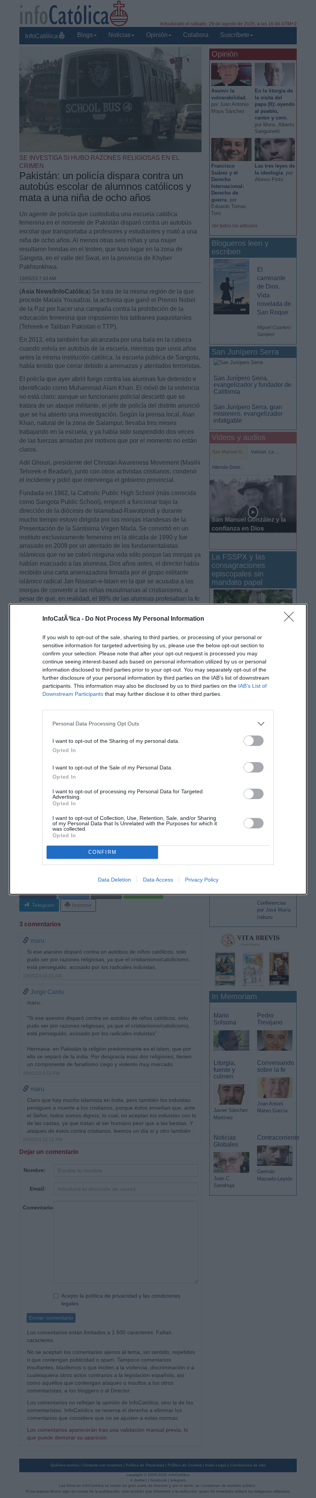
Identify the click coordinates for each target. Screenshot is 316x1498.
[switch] (254, 741)
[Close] (291, 619)
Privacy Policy (202, 880)
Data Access (158, 880)
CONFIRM (102, 852)
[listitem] (158, 724)
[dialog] (158, 749)
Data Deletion (114, 880)
